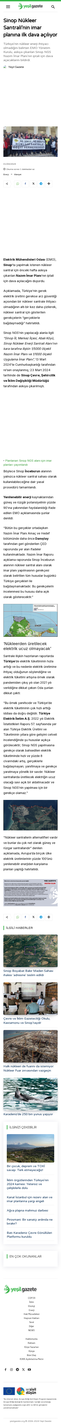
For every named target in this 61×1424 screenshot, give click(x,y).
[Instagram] (11, 1370)
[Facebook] (25, 184)
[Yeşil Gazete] (5, 67)
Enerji (6, 174)
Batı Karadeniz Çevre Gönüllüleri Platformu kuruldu (29, 1235)
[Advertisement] (30, 98)
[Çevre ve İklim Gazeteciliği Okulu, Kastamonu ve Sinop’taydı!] (30, 998)
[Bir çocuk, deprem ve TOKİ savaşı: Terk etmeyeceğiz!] (30, 1148)
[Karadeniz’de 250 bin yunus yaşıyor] (30, 1094)
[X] (33, 184)
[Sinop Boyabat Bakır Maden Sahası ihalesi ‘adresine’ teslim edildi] (30, 951)
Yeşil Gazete (16, 67)
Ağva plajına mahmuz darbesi (27, 1210)
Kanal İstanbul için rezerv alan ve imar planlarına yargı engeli (29, 1199)
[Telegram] (40, 184)
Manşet (17, 174)
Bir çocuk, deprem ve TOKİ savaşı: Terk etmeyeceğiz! (26, 1168)
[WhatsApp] (17, 184)
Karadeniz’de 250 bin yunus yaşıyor (28, 1114)
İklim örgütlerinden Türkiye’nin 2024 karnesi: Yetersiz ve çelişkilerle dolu (28, 1184)
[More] (48, 184)
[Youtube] (29, 1370)
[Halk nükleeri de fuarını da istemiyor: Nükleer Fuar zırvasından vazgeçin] (30, 1046)
